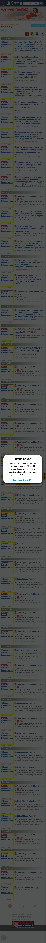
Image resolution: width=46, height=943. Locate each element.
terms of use (30, 475)
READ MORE (23, 483)
